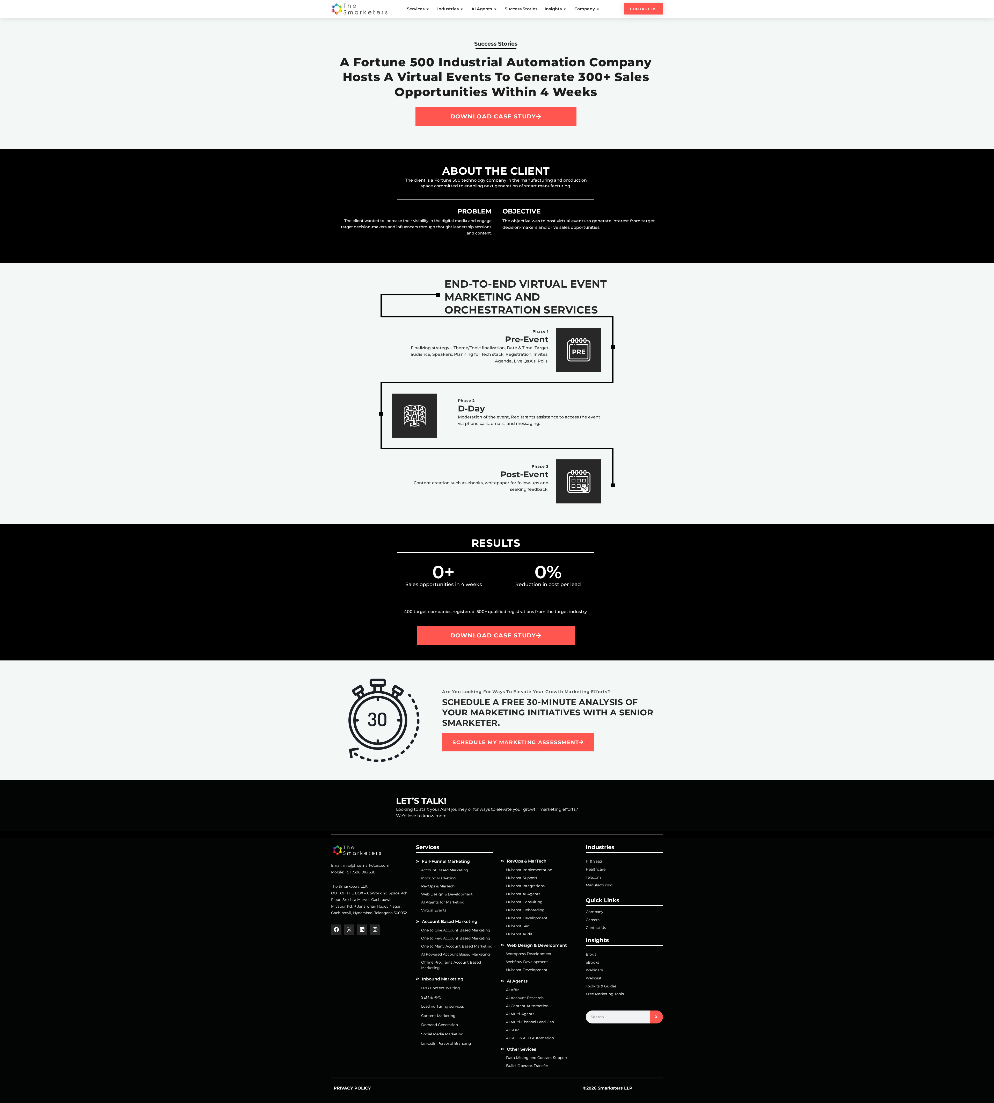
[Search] (656, 1017)
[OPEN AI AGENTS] (495, 9)
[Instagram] (375, 929)
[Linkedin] (362, 929)
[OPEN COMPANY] (598, 9)
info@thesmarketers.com (366, 865)
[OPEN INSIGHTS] (565, 9)
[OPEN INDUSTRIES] (462, 9)
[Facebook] (336, 929)
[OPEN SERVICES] (428, 9)
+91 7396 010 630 (360, 872)
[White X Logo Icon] (349, 929)
